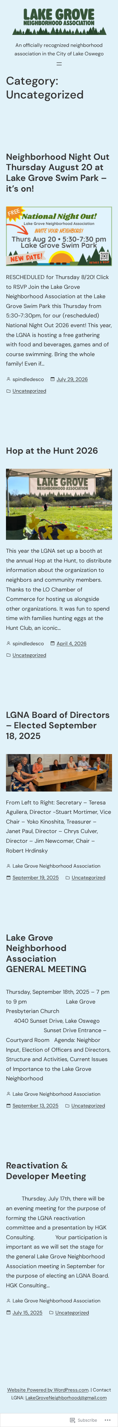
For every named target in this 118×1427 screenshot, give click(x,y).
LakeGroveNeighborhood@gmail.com (66, 1398)
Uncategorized (29, 391)
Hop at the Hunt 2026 (52, 450)
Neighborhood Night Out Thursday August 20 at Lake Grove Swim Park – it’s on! (58, 173)
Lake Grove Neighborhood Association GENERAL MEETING (46, 953)
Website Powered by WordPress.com (47, 1390)
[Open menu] (59, 64)
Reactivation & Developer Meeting (46, 1170)
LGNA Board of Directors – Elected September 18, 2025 (58, 725)
